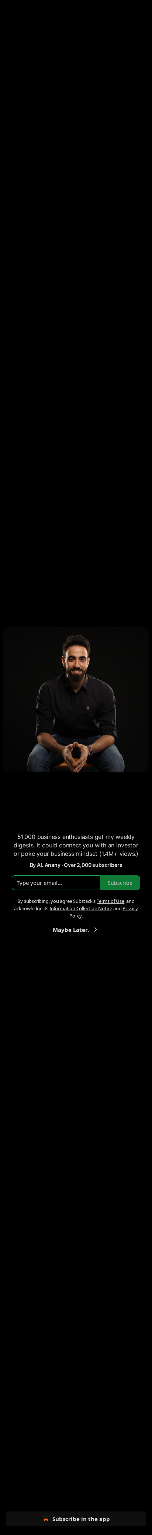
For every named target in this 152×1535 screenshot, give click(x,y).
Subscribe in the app (81, 1519)
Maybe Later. (71, 929)
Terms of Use (110, 901)
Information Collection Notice (80, 908)
